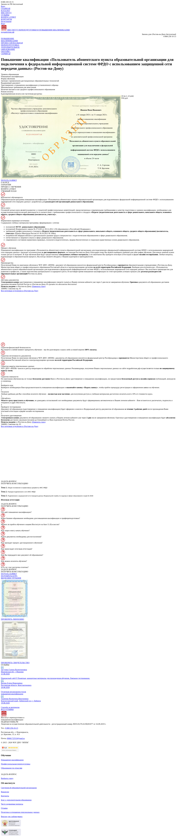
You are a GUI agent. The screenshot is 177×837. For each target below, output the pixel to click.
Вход (3, 6)
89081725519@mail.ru (16, 738)
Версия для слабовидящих (12, 817)
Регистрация (6, 21)
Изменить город (39, 286)
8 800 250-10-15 (11, 728)
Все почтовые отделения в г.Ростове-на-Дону (19, 291)
